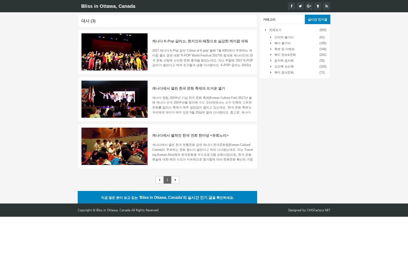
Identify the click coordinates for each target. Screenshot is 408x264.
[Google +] (309, 6)
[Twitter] (300, 6)
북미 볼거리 (282, 43)
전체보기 (274, 30)
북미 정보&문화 (284, 54)
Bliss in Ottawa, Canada (108, 6)
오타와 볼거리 (283, 37)
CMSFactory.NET (318, 210)
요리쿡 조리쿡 (283, 66)
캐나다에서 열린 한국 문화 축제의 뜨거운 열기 (188, 88)
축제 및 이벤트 (284, 49)
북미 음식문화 (283, 72)
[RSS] (326, 6)
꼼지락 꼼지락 (283, 60)
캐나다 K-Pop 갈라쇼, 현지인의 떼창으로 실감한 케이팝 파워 (200, 41)
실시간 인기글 (317, 19)
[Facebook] (291, 6)
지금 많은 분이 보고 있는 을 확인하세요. (167, 197)
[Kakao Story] (318, 6)
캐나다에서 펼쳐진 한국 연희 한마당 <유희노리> (190, 135)
